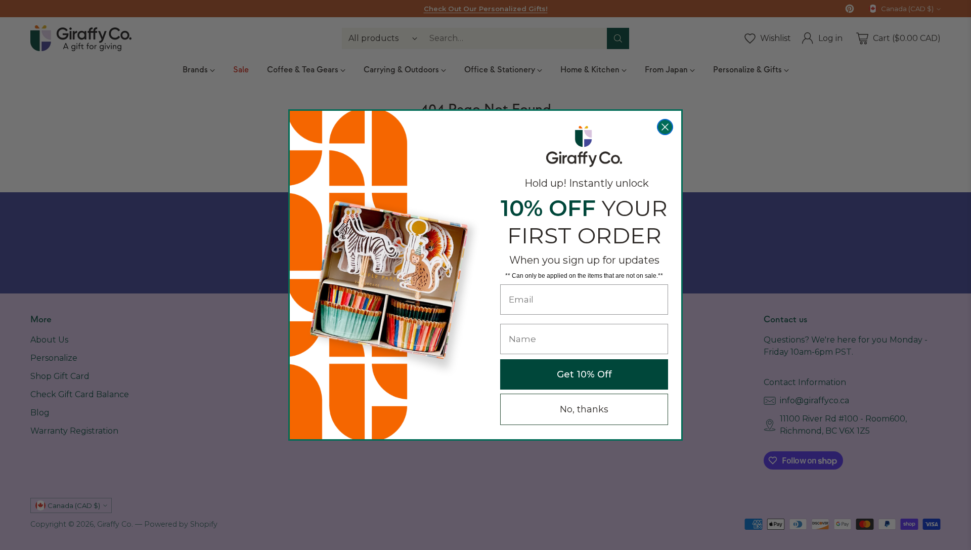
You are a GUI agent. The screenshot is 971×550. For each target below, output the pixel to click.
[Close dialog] (665, 127)
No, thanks (584, 409)
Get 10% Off (584, 374)
